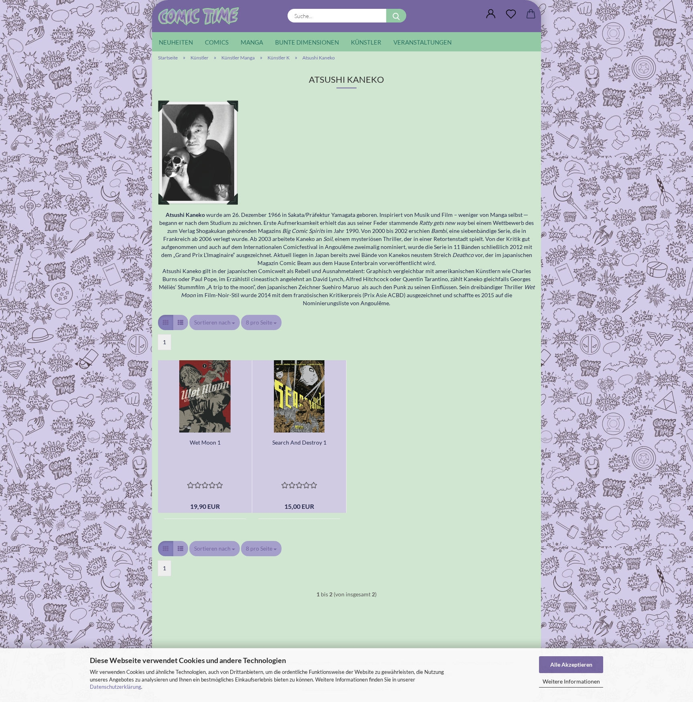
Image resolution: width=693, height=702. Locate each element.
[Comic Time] (201, 16)
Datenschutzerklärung (115, 687)
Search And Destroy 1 (299, 442)
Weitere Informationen (571, 681)
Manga (252, 42)
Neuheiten (176, 42)
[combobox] (214, 322)
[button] (491, 14)
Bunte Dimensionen (307, 42)
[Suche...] (396, 15)
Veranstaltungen (422, 42)
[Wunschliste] (511, 14)
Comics (217, 42)
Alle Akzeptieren (571, 664)
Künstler (366, 42)
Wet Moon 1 (205, 442)
